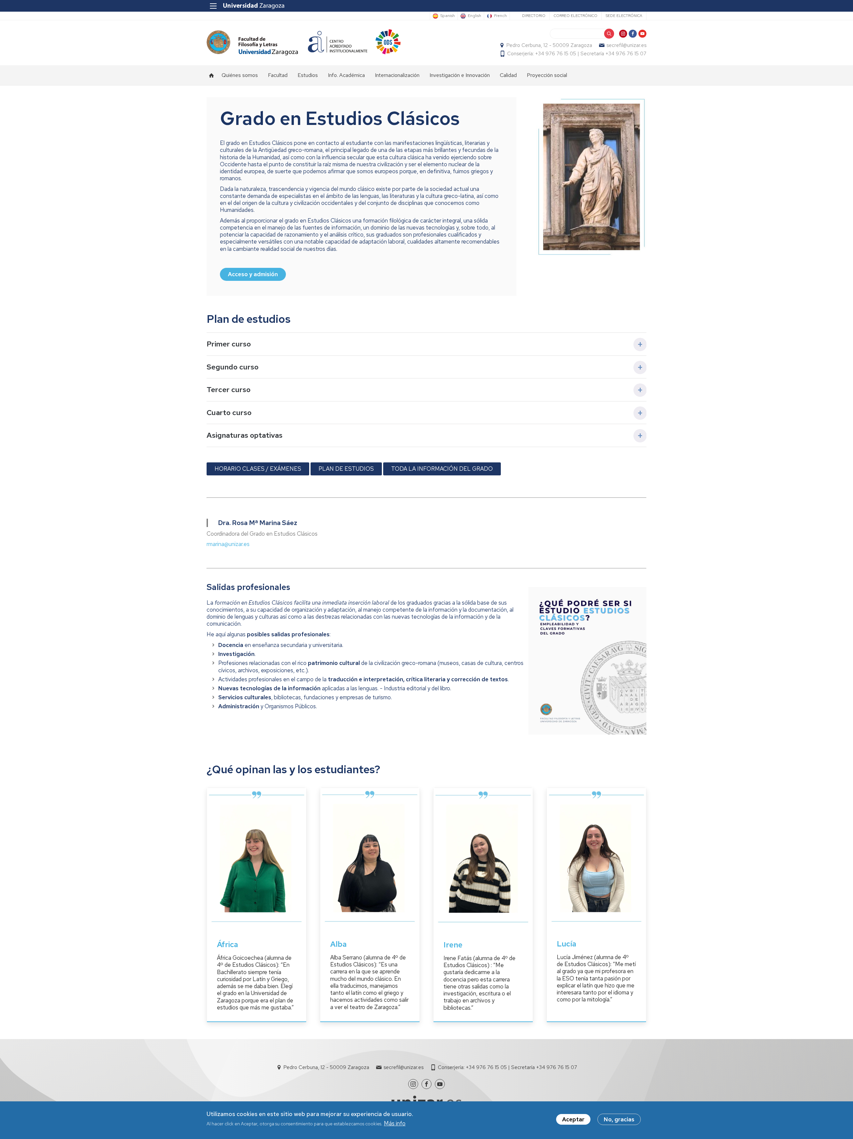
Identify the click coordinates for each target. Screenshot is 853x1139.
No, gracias (619, 1119)
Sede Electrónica (624, 15)
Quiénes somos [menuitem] (240, 75)
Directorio (533, 15)
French (500, 16)
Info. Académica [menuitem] (346, 75)
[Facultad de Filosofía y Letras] (252, 42)
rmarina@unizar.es (228, 544)
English (474, 16)
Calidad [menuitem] (508, 75)
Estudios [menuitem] (308, 75)
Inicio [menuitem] (212, 75)
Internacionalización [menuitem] (397, 75)
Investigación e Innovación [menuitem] (459, 75)
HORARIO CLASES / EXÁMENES (258, 468)
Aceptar (573, 1119)
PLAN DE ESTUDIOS (346, 468)
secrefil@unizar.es (626, 45)
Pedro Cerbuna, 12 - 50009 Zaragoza (549, 45)
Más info (395, 1123)
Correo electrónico (575, 15)
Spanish (447, 16)
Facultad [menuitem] (278, 75)
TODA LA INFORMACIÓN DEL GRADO (442, 468)
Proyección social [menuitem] (547, 75)
